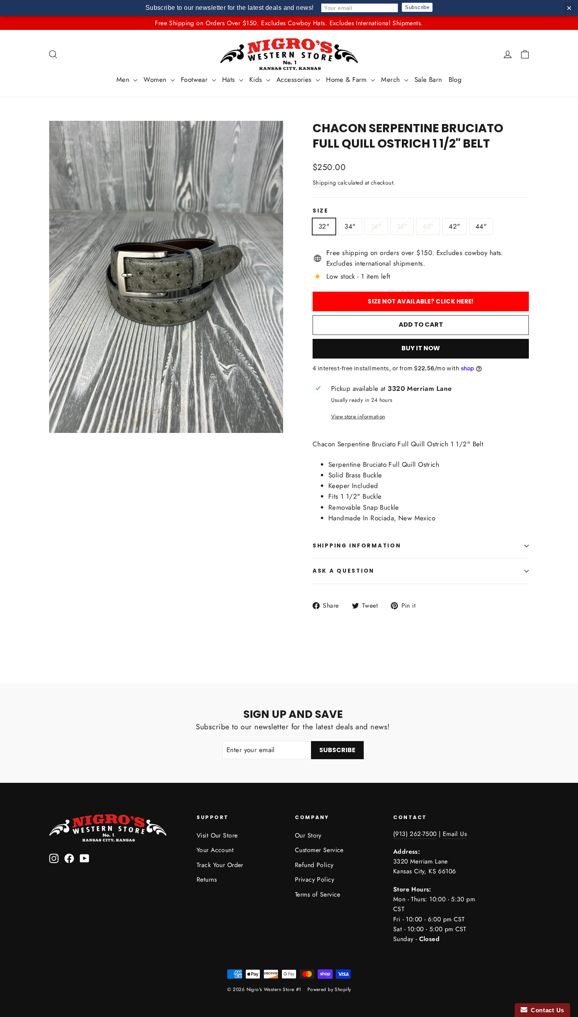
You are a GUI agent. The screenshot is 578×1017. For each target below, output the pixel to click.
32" (323, 226)
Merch (391, 79)
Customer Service (319, 849)
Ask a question (343, 571)
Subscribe (417, 7)
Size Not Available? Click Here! (420, 301)
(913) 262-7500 (415, 833)
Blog (455, 79)
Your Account (215, 849)
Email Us (455, 833)
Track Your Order (220, 864)
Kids (256, 79)
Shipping (324, 183)
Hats (229, 79)
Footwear (195, 79)
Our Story (308, 835)
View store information (358, 416)
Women (156, 79)
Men (124, 79)
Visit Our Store (217, 835)
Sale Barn (428, 79)
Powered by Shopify (329, 989)
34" (349, 226)
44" (481, 226)
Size (321, 210)
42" (454, 226)
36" (376, 226)
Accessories (295, 79)
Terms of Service (318, 894)
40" (428, 226)
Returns (207, 879)
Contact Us (545, 1010)
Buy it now (420, 348)
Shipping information (357, 545)
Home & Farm (347, 79)
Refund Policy (314, 864)
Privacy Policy (314, 879)
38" (402, 226)
